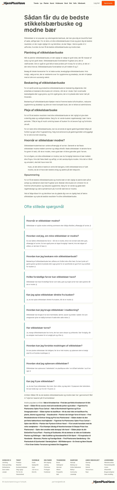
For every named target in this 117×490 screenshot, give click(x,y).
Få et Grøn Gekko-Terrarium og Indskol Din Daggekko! (47, 444)
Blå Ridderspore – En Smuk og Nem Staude (75, 441)
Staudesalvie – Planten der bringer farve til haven (66, 415)
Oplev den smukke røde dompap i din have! (52, 430)
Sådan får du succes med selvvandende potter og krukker (53, 406)
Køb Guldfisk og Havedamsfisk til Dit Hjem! (59, 436)
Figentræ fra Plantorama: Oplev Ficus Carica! (72, 421)
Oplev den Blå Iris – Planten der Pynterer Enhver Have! (45, 424)
